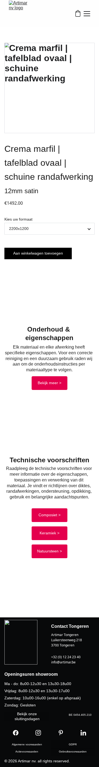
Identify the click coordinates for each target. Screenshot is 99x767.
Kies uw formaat (18, 219)
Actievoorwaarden (26, 751)
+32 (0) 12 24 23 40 (66, 657)
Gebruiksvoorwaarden (73, 751)
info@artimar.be (63, 662)
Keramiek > (49, 533)
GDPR (73, 744)
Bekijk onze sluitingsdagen (27, 716)
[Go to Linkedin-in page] (83, 732)
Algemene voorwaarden (27, 744)
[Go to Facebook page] (15, 732)
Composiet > (49, 515)
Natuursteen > (49, 551)
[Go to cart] (77, 14)
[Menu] (87, 13)
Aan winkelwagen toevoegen (38, 253)
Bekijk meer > (49, 383)
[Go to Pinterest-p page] (61, 732)
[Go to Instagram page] (38, 732)
